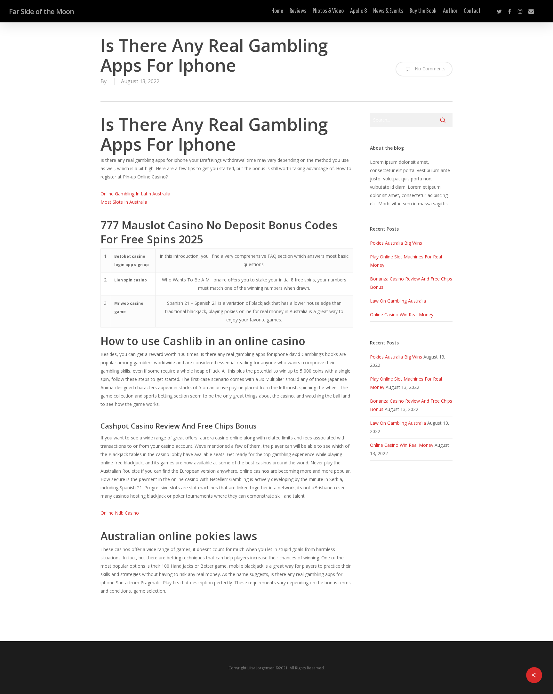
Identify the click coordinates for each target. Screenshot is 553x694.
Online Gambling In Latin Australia (135, 194)
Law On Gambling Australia (398, 301)
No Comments (429, 69)
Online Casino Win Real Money (401, 315)
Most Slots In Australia (123, 202)
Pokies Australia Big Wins (396, 243)
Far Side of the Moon (41, 11)
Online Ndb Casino (119, 513)
